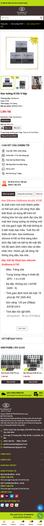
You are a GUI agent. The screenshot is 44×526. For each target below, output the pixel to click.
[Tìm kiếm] (41, 17)
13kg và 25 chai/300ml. (9, 136)
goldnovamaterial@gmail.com (15, 444)
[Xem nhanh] (19, 360)
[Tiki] (12, 496)
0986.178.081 (22, 441)
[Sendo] (16, 496)
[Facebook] (7, 505)
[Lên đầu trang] (40, 501)
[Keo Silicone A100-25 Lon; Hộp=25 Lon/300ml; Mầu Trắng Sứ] (33, 361)
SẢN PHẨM (13, 347)
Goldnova (27, 517)
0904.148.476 (14, 184)
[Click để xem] (22, 53)
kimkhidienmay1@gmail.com (15, 447)
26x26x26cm (5, 120)
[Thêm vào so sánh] (19, 356)
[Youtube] (12, 505)
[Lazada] (7, 496)
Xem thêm (22, 328)
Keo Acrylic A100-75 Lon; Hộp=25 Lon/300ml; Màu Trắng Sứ (10, 373)
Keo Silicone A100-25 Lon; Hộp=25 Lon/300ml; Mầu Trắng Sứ (32, 373)
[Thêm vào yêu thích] (19, 353)
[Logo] (22, 11)
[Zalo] (2, 505)
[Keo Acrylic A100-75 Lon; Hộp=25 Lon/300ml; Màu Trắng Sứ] (11, 361)
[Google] (16, 505)
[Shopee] (2, 496)
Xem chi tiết (11, 382)
